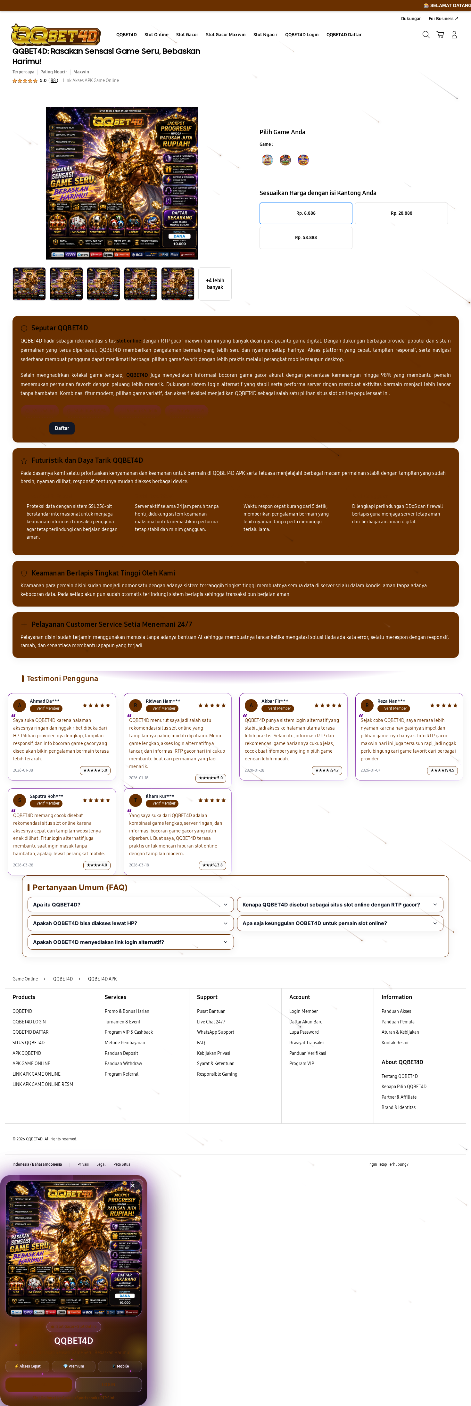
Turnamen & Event (122, 1022)
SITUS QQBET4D (28, 1043)
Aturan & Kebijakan (400, 1032)
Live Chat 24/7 (211, 1022)
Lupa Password (304, 1032)
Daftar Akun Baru (306, 1022)
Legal (101, 1164)
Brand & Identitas (399, 1107)
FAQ (201, 1043)
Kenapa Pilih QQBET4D (404, 1086)
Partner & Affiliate (399, 1097)
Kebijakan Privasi (213, 1053)
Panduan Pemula (398, 1022)
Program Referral (121, 1074)
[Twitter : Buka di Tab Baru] (430, 1165)
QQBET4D (22, 1011)
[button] (440, 34)
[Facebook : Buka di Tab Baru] (417, 1165)
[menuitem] (126, 35)
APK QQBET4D (26, 1053)
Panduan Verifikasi (307, 1053)
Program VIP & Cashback (129, 1032)
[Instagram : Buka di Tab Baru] (442, 1165)
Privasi (83, 1164)
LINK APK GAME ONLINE (36, 1074)
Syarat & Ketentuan (216, 1063)
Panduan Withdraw (123, 1063)
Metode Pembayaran (125, 1043)
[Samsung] (56, 34)
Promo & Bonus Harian (127, 1011)
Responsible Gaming (217, 1074)
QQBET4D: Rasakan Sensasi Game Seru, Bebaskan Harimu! (106, 56)
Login (109, 1384)
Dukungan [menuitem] (411, 18)
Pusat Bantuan (211, 1011)
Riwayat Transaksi (307, 1043)
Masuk (33, 428)
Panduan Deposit (121, 1053)
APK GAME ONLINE (31, 1063)
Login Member (303, 1011)
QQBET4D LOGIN (29, 1022)
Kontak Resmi (395, 1043)
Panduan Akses (396, 1011)
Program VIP (301, 1063)
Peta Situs (121, 1164)
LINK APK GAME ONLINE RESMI (43, 1084)
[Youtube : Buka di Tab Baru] (455, 1165)
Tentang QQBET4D (400, 1076)
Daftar (62, 428)
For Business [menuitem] (441, 18)
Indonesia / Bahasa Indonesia (37, 1164)
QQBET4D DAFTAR (30, 1032)
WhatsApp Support (215, 1032)
